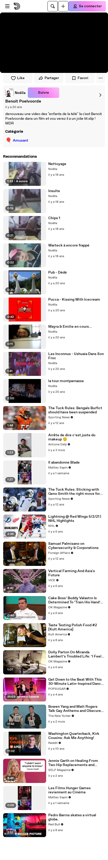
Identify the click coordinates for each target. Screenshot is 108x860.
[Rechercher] (52, 6)
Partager (52, 78)
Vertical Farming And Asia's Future (71, 573)
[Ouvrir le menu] (7, 6)
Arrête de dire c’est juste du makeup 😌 (71, 437)
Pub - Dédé (57, 272)
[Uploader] (63, 6)
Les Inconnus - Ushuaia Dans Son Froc (76, 356)
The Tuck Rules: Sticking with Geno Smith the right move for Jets (74, 492)
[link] (15, 92)
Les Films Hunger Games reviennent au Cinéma (69, 790)
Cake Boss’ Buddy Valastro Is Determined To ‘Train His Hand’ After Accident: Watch (74, 600)
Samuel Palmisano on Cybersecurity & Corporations (73, 546)
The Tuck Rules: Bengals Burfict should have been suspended (75, 410)
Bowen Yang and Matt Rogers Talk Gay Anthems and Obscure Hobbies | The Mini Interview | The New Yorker (74, 709)
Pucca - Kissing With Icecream (74, 300)
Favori (83, 78)
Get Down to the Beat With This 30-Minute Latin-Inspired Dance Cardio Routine (75, 682)
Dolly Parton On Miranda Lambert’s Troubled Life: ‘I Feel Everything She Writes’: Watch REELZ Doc (74, 654)
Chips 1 (54, 218)
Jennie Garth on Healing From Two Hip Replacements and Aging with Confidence (73, 763)
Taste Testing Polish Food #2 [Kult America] (72, 627)
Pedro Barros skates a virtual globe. (72, 817)
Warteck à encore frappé (68, 245)
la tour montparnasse (66, 381)
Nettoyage (57, 164)
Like (21, 78)
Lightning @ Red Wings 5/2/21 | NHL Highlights (74, 519)
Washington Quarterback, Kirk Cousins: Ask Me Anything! (73, 736)
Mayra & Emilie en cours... (70, 327)
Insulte (54, 191)
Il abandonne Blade (64, 462)
